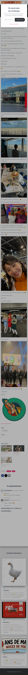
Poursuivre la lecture (14, 24)
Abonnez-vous (19, 19)
